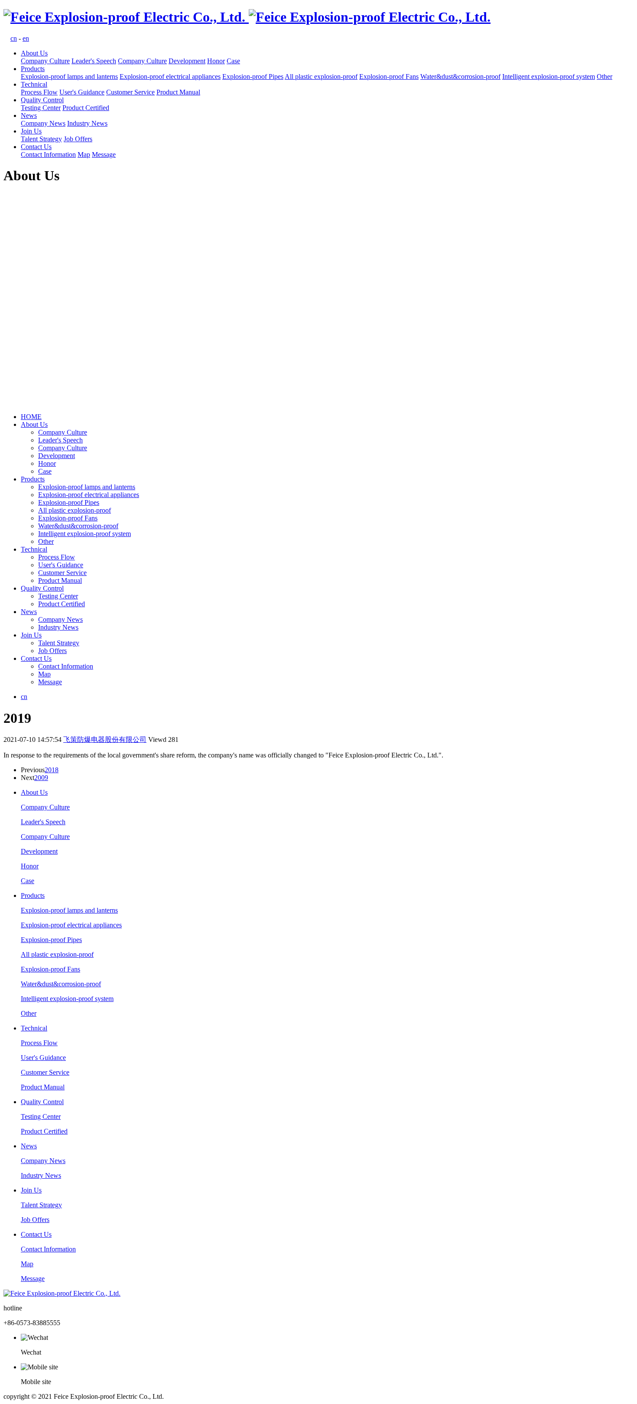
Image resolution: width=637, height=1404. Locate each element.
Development (187, 61)
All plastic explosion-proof (321, 76)
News (29, 115)
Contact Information (48, 154)
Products (33, 68)
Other (604, 76)
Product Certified (85, 107)
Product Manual (178, 92)
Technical (34, 84)
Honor (216, 61)
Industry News (87, 123)
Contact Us (36, 146)
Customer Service (130, 92)
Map (84, 154)
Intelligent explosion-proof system (548, 76)
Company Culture (45, 61)
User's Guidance (81, 92)
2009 (41, 777)
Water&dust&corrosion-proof (460, 76)
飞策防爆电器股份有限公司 (104, 739)
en (26, 38)
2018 (51, 770)
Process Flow (39, 92)
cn (13, 38)
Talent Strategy (41, 139)
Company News (43, 123)
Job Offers (78, 139)
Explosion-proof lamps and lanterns (69, 76)
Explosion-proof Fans (389, 76)
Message (104, 154)
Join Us (31, 131)
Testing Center (41, 107)
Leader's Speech (94, 61)
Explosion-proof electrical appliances (170, 76)
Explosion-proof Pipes (252, 76)
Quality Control (42, 100)
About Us (34, 53)
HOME (31, 416)
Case (233, 61)
